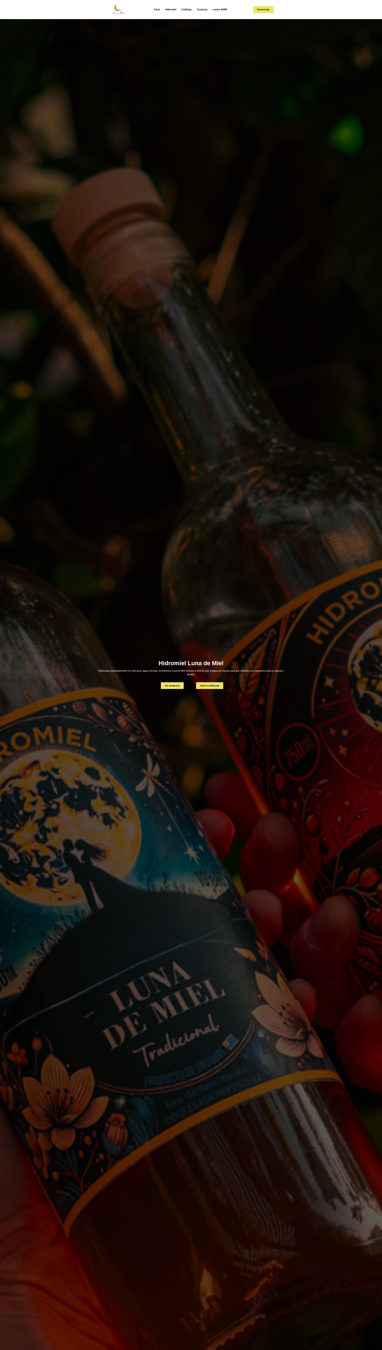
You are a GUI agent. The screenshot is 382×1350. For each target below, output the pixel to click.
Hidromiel (170, 9)
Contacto (202, 9)
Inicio (157, 9)
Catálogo (186, 9)
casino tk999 (220, 9)
